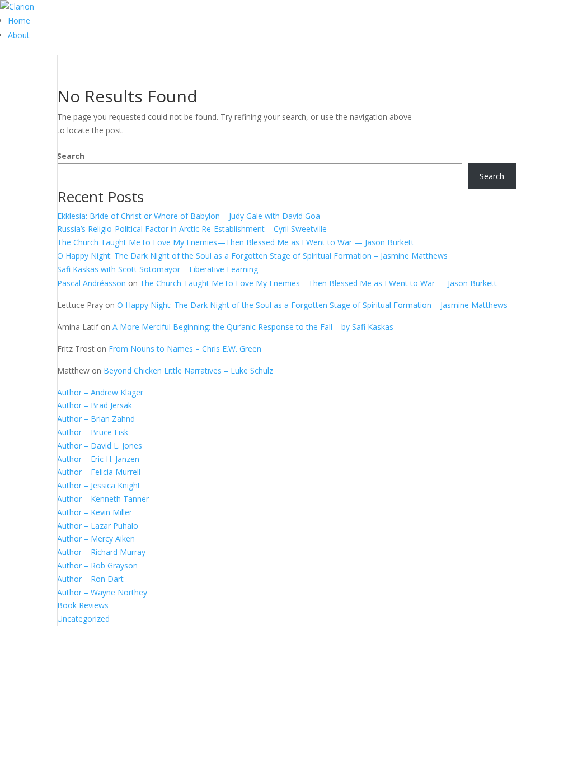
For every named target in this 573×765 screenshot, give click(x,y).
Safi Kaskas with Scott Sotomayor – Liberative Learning (157, 269)
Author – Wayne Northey (102, 592)
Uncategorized (83, 618)
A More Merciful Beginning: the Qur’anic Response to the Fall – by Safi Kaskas (252, 326)
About (19, 35)
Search (70, 156)
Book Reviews (83, 605)
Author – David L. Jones (99, 445)
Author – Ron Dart (90, 578)
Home (19, 20)
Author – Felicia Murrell (98, 472)
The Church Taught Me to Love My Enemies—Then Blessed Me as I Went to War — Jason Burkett (235, 242)
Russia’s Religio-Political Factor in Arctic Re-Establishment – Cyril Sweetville (192, 228)
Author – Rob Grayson (97, 565)
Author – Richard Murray (101, 552)
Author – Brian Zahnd (96, 418)
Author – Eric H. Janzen (98, 459)
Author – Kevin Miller (94, 512)
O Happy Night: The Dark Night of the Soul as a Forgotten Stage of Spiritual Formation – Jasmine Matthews (252, 255)
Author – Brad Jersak (94, 405)
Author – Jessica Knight (98, 485)
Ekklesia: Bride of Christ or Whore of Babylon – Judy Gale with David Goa (188, 216)
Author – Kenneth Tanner (103, 498)
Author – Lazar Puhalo (97, 525)
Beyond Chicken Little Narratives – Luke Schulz (188, 370)
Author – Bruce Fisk (92, 432)
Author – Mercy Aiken (96, 538)
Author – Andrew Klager (100, 392)
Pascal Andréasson (91, 283)
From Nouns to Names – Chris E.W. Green (185, 348)
